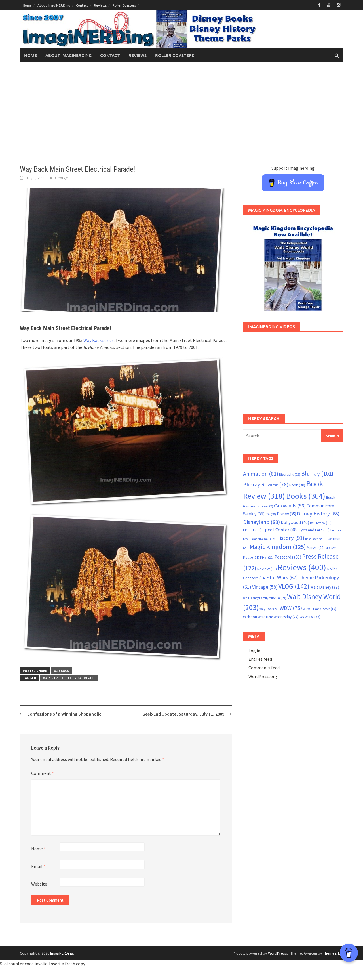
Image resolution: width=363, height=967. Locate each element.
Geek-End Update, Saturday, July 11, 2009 (183, 714)
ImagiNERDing (61, 953)
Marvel (316, 547)
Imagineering (316, 539)
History (290, 538)
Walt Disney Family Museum (264, 598)
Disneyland (261, 521)
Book (297, 485)
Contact (82, 5)
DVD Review (321, 523)
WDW (291, 608)
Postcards (288, 557)
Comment (42, 773)
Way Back (61, 670)
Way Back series (98, 340)
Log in (254, 650)
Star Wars (282, 577)
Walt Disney (324, 587)
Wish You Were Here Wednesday (271, 616)
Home (27, 5)
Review (267, 568)
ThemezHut (332, 953)
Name (38, 848)
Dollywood (295, 522)
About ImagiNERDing (53, 5)
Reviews (100, 5)
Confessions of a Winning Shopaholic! (64, 714)
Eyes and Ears (314, 529)
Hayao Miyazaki (262, 539)
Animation (260, 473)
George (61, 177)
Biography (289, 474)
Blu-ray (317, 473)
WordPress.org (262, 676)
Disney (286, 514)
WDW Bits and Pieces (319, 609)
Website (39, 884)
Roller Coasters (124, 5)
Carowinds (290, 506)
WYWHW (309, 616)
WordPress (277, 953)
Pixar (267, 557)
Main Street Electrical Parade (69, 678)
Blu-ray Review (265, 484)
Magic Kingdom (278, 547)
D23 (270, 514)
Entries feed (260, 659)
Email (38, 866)
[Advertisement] (181, 113)
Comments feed (264, 667)
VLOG (293, 586)
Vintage (265, 587)
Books (305, 496)
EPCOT (252, 529)
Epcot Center (280, 530)
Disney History (318, 513)
